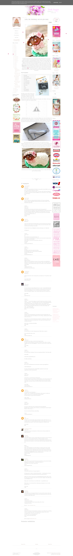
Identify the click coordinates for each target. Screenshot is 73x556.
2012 (14, 92)
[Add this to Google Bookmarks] (38, 175)
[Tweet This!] (32, 175)
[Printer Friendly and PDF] (50, 22)
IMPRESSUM (14, 554)
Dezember (16, 56)
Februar (16, 89)
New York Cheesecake (17, 75)
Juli (15, 63)
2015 (14, 52)
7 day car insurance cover (31, 505)
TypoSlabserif (58, 554)
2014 (14, 54)
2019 (14, 47)
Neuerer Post (23, 544)
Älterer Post (50, 544)
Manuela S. (26, 219)
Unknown (25, 389)
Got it (60, 2)
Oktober (16, 59)
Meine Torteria (26, 198)
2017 (14, 50)
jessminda (26, 458)
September (16, 60)
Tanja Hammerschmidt (27, 428)
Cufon (55, 554)
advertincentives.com (33, 518)
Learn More (55, 2)
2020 (14, 46)
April (15, 67)
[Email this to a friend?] (41, 175)
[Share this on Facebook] (29, 175)
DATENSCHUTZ (18, 554)
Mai (15, 65)
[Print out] (44, 175)
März (15, 88)
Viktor (59, 553)
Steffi (25, 338)
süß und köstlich (27, 185)
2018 (14, 48)
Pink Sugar (36, 10)
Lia (24, 283)
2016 (14, 51)
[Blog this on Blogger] (35, 175)
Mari (25, 417)
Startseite (36, 544)
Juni (15, 64)
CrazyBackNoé (26, 271)
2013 (14, 55)
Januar (15, 90)
